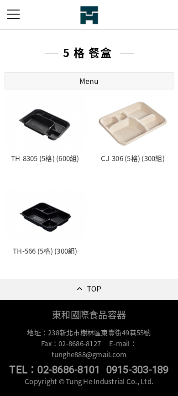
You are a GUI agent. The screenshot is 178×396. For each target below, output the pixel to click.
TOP (94, 289)
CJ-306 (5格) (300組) (133, 158)
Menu (89, 80)
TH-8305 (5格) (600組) (45, 158)
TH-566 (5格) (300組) (45, 251)
